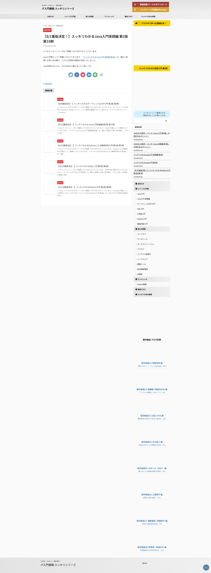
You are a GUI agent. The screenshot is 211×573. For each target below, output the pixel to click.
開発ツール (141, 264)
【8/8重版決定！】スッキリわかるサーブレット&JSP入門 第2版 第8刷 (88, 103)
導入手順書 (90, 16)
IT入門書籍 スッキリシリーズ (58, 8)
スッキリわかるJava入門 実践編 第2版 (99, 57)
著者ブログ (129, 16)
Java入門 (140, 194)
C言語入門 (141, 214)
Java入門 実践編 (143, 199)
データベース (142, 239)
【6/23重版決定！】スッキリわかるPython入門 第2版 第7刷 (152, 171)
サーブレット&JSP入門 (146, 204)
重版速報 (48, 83)
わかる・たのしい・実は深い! (50, 561)
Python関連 (142, 284)
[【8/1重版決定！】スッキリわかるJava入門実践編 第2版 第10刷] (89, 74)
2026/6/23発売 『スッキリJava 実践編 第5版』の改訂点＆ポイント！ (152, 145)
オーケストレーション (145, 244)
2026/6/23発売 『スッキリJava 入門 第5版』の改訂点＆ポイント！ (152, 134)
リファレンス (109, 16)
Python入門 (142, 219)
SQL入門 (140, 209)
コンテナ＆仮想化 (144, 254)
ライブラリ (141, 234)
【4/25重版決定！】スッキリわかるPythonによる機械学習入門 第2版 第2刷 (90, 145)
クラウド (140, 249)
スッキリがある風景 (148, 16)
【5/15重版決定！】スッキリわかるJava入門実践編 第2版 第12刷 (86, 124)
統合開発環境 (142, 269)
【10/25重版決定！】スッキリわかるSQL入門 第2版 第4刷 (82, 166)
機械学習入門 (142, 224)
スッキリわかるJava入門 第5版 (145, 162)
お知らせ (50, 16)
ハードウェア (142, 259)
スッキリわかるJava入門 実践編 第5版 (148, 154)
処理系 (139, 274)
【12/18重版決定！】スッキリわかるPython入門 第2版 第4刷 (84, 187)
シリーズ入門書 (70, 16)
